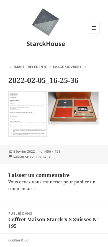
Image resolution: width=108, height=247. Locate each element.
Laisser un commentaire (32, 156)
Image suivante (67, 66)
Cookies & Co (18, 240)
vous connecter (47, 181)
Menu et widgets (94, 33)
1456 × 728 (51, 151)
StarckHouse (46, 43)
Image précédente (30, 66)
